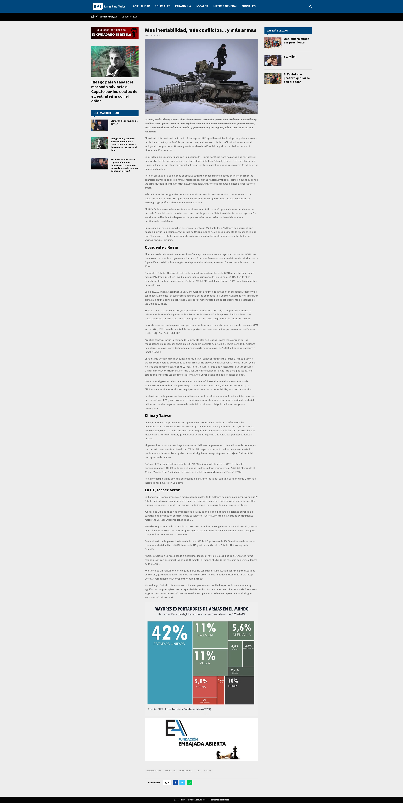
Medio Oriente (185, 771)
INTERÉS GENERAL (225, 6)
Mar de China (170, 771)
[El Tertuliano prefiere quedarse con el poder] (272, 78)
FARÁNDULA (183, 6)
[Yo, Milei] (272, 60)
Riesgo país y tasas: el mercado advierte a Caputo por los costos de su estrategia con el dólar (114, 91)
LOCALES (202, 6)
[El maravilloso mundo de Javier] (99, 125)
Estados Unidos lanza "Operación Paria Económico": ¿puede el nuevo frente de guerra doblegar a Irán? (124, 165)
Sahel (198, 771)
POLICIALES (162, 6)
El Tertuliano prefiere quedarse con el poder (297, 78)
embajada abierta (153, 771)
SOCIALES (249, 6)
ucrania (207, 771)
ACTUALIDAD (141, 6)
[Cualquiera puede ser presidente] (272, 43)
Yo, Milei (289, 56)
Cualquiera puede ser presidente (296, 40)
